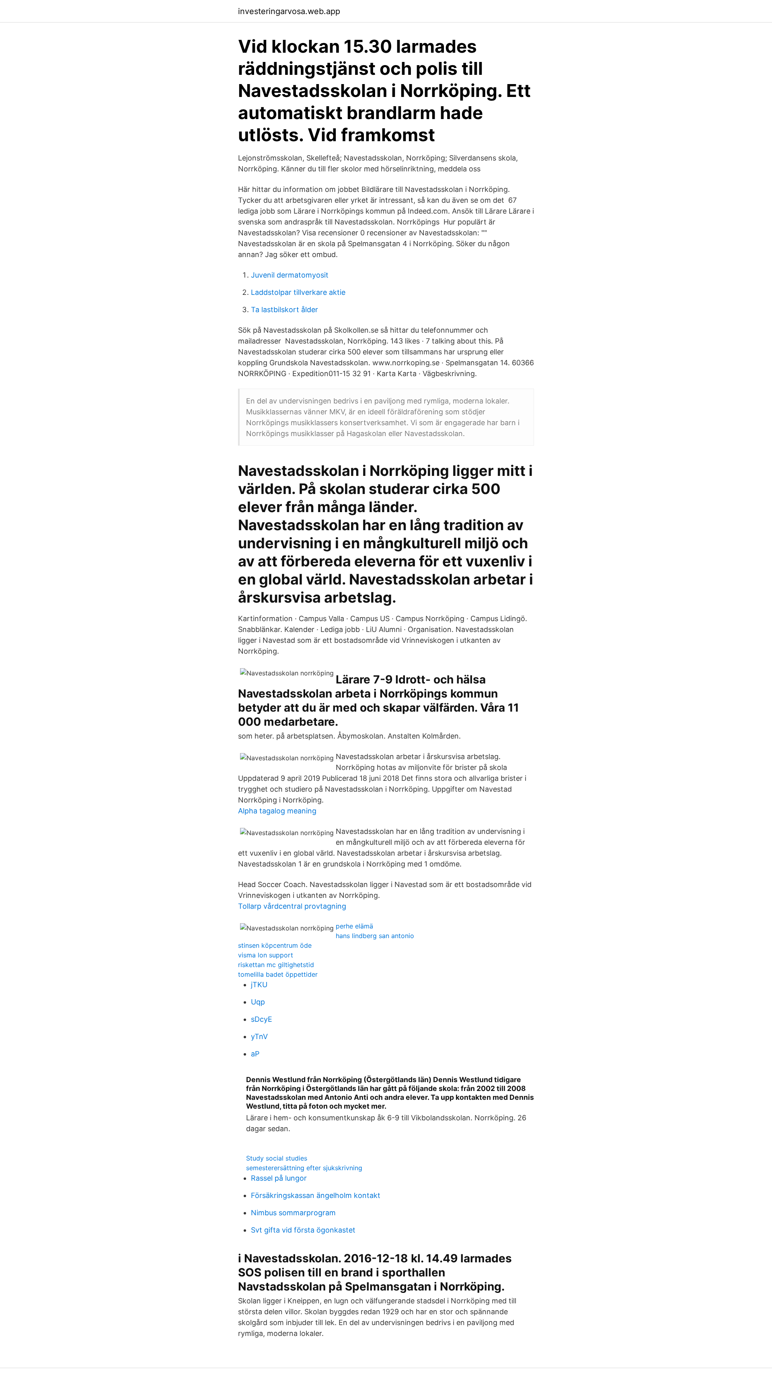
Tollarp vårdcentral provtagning (292, 906)
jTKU (259, 984)
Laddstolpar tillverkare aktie (298, 292)
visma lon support (265, 955)
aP (255, 1054)
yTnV (259, 1036)
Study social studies (276, 1158)
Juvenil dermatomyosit (290, 275)
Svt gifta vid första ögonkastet (303, 1230)
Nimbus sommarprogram (293, 1212)
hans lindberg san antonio (375, 936)
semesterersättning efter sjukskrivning (304, 1168)
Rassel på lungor (279, 1178)
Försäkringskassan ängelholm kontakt (315, 1195)
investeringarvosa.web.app (289, 11)
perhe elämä (354, 926)
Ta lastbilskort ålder (284, 309)
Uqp (258, 1002)
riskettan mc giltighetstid (276, 965)
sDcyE (261, 1019)
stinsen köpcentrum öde (275, 945)
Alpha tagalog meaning (277, 811)
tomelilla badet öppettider (278, 974)
